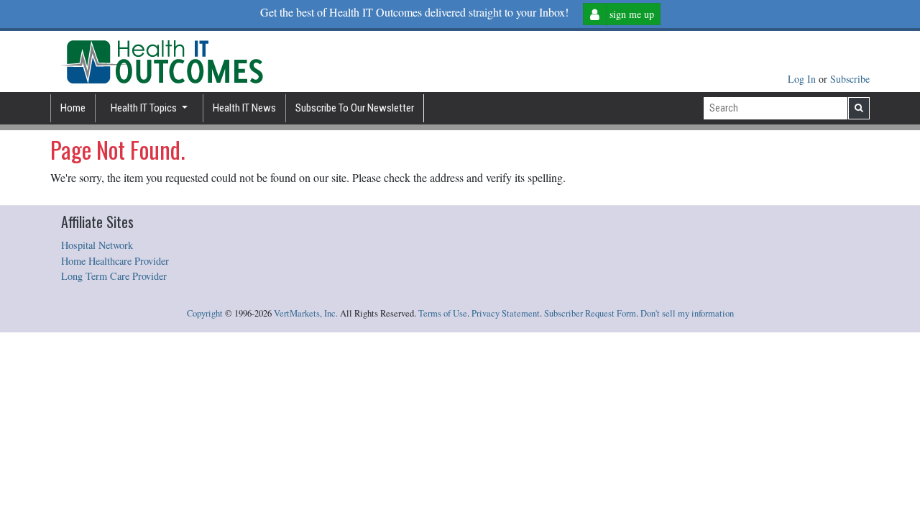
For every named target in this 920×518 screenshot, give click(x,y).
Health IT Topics (145, 107)
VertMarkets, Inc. (306, 313)
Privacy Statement (506, 313)
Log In (803, 79)
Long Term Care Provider (114, 276)
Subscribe (850, 79)
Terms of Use (442, 313)
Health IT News (244, 107)
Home (73, 107)
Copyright (205, 313)
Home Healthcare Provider (115, 261)
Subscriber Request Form (590, 313)
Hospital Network (97, 245)
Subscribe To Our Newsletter (354, 107)
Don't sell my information (687, 313)
